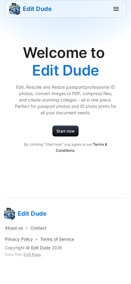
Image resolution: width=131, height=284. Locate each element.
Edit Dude (41, 247)
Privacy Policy (19, 239)
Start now (65, 131)
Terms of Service (57, 239)
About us (14, 227)
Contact (38, 227)
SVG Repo (32, 254)
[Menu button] (116, 9)
